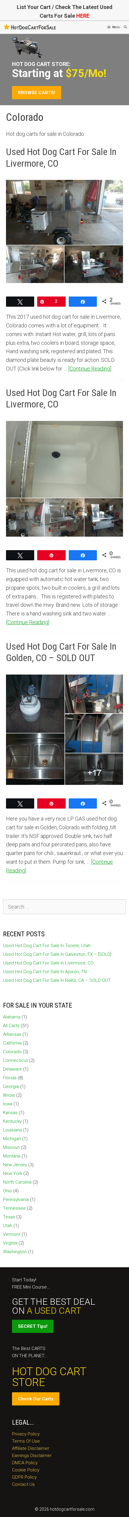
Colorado (12, 1051)
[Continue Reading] (89, 368)
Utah (7, 1225)
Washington (15, 1251)
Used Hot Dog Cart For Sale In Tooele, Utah (47, 945)
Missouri (11, 1147)
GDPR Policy (24, 1477)
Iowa (7, 1104)
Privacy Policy (26, 1434)
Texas (9, 1217)
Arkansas (12, 1034)
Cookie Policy (25, 1470)
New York (12, 1173)
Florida (9, 1077)
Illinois (9, 1095)
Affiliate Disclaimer (30, 1448)
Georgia (11, 1086)
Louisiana (12, 1130)
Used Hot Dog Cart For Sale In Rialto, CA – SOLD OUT (57, 980)
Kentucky (12, 1121)
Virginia (10, 1243)
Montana (11, 1156)
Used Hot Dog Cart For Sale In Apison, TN (45, 971)
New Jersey (15, 1164)
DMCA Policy (25, 1462)
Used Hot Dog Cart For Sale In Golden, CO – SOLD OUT (61, 652)
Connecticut (15, 1060)
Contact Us (23, 1484)
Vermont (11, 1234)
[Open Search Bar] (125, 27)
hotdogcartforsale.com (72, 1509)
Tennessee (14, 1208)
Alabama (11, 1017)
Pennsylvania (16, 1199)
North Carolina (17, 1182)
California (12, 1043)
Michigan (12, 1138)
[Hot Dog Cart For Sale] (30, 27)
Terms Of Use (26, 1441)
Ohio (7, 1191)
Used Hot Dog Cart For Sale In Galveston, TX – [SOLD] (57, 954)
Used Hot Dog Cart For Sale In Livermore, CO (48, 963)
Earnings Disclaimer (32, 1455)
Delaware (12, 1069)
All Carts (11, 1025)
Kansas (10, 1112)
